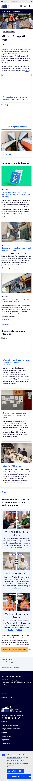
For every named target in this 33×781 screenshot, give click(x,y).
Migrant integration (9, 31)
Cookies (4, 732)
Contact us (5, 721)
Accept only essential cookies (19, 776)
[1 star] (3, 662)
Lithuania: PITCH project (12, 466)
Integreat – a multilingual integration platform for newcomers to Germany (16, 362)
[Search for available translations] (30, 71)
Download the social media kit (15, 649)
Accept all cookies (15, 771)
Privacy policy (6, 736)
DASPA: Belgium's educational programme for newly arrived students (14, 415)
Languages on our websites (10, 729)
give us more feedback (11, 667)
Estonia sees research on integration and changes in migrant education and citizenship (15, 194)
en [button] (21, 6)
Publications (7, 154)
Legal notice (5, 740)
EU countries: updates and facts (15, 127)
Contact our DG (6, 697)
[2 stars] (5, 662)
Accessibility (5, 743)
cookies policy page (14, 758)
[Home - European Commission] (5, 6)
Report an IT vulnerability (9, 725)
